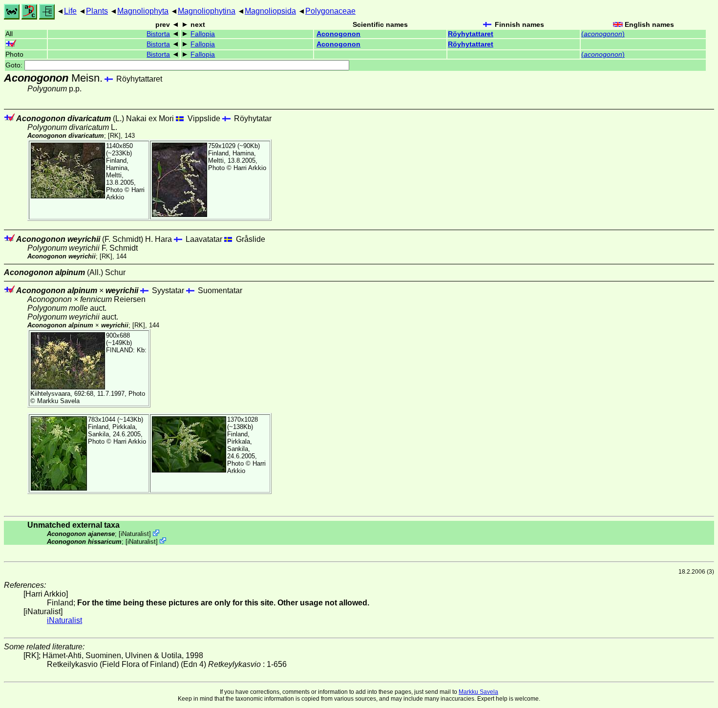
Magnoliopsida (270, 11)
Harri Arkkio (249, 168)
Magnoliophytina (206, 11)
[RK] (114, 135)
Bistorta (158, 34)
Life (70, 11)
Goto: (14, 65)
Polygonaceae (330, 11)
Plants (97, 11)
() (603, 34)
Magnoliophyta (143, 11)
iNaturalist (135, 533)
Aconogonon (338, 34)
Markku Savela (478, 691)
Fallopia (202, 34)
